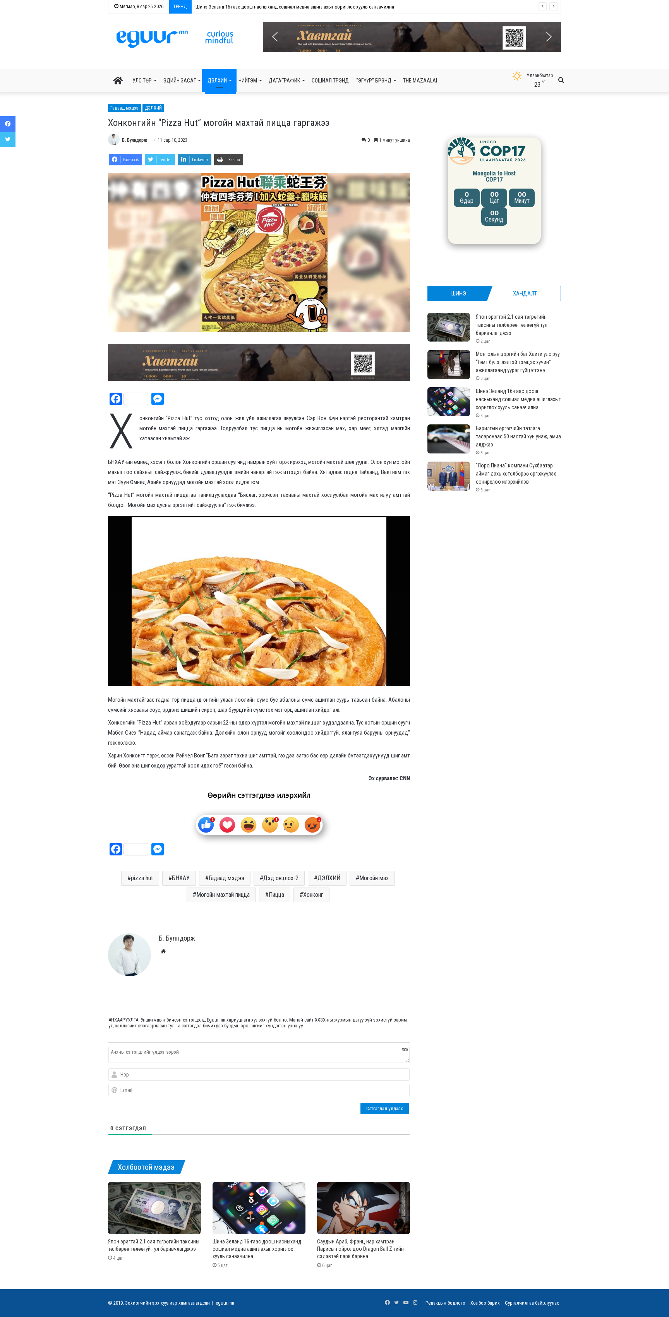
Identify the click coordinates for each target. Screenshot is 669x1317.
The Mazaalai (420, 80)
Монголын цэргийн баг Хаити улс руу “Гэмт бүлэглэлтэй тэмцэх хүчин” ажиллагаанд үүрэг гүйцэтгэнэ (518, 362)
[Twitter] (7, 139)
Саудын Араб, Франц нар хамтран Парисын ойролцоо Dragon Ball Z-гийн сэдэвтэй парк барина (360, 1248)
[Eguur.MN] (175, 39)
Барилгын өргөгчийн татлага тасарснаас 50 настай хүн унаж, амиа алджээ (274, 7)
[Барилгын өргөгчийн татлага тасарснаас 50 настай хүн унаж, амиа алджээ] (448, 438)
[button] (412, 37)
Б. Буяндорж (134, 140)
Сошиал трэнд (330, 80)
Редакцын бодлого (445, 1303)
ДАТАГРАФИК (284, 80)
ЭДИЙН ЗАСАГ (179, 80)
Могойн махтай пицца (223, 894)
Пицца (276, 894)
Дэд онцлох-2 (280, 878)
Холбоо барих (485, 1303)
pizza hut (142, 878)
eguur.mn (225, 1303)
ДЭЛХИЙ (217, 80)
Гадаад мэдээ (124, 108)
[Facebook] (7, 124)
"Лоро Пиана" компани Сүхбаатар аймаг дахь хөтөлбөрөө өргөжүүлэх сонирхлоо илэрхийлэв (516, 473)
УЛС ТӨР (142, 80)
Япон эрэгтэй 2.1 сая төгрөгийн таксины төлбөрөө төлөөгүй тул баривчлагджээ (511, 325)
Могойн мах (374, 878)
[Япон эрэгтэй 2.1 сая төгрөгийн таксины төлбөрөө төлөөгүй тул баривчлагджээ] (154, 1208)
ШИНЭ (458, 293)
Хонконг (313, 894)
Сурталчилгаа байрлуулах (532, 1303)
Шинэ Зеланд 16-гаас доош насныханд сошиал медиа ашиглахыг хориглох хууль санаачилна (257, 1248)
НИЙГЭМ (247, 80)
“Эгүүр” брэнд (373, 80)
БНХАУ (181, 878)
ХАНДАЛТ (525, 293)
